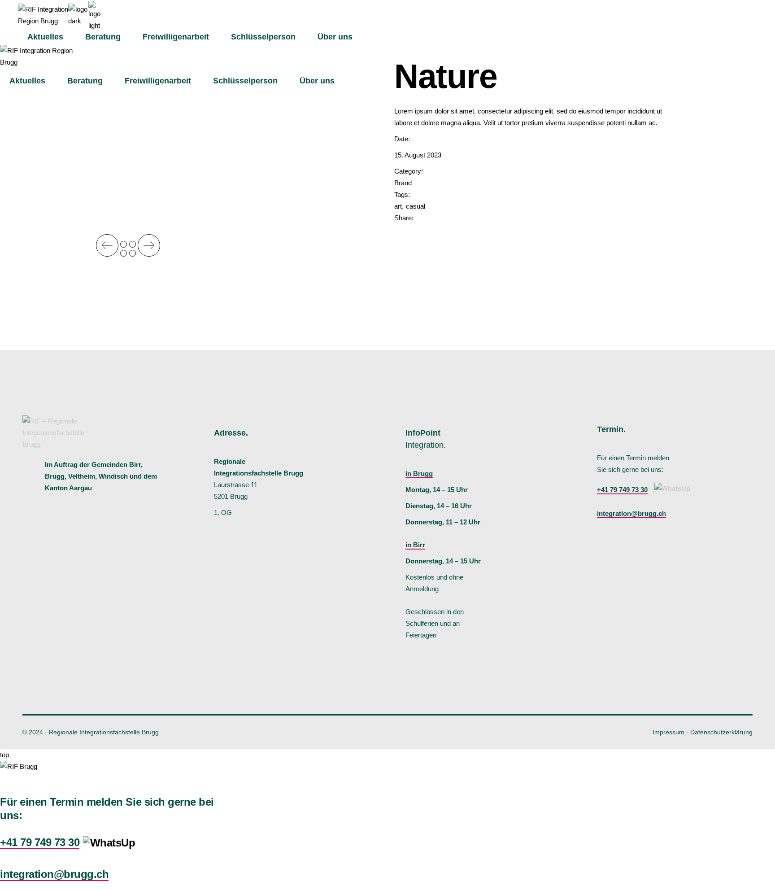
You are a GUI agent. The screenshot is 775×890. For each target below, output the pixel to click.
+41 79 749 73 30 (622, 489)
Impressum (668, 732)
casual (415, 206)
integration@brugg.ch (631, 513)
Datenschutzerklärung (721, 732)
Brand (403, 183)
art (398, 206)
